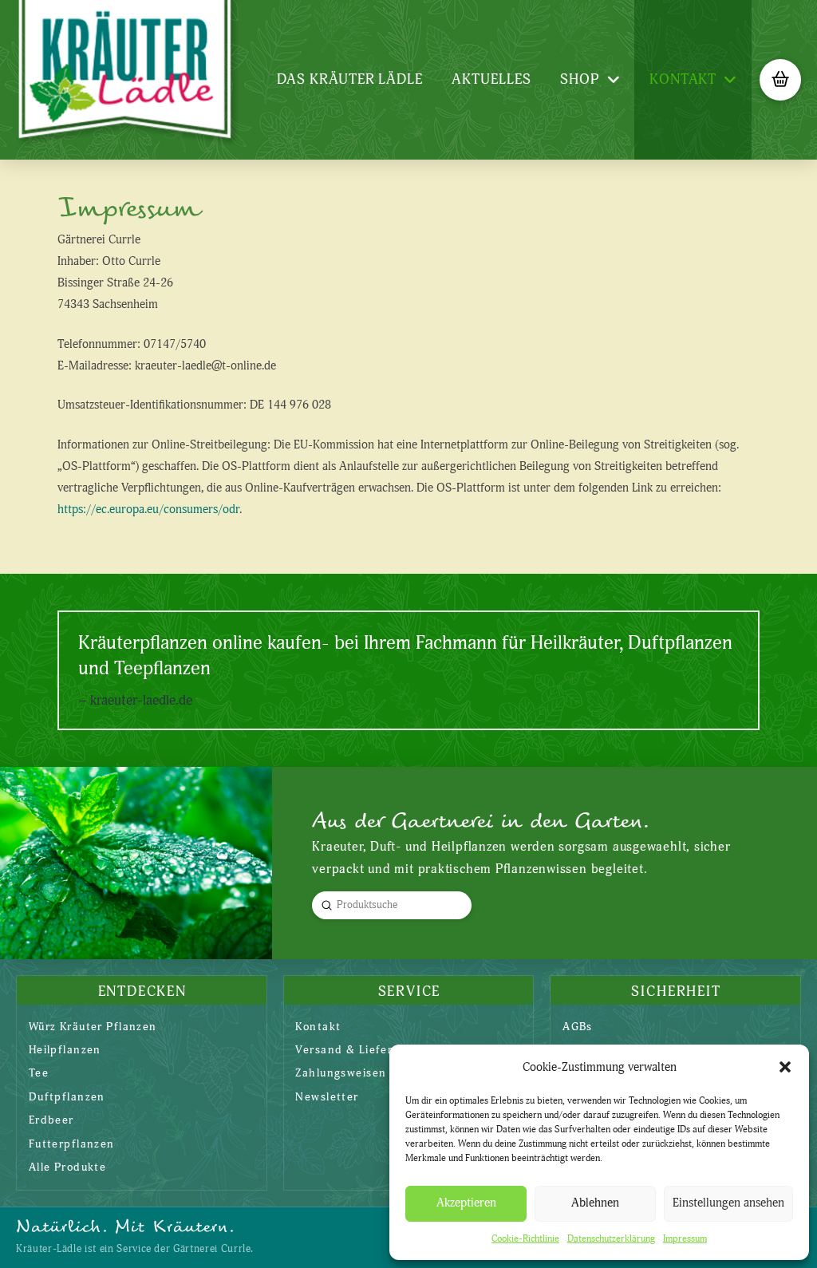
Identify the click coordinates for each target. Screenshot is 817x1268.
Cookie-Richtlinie (525, 1239)
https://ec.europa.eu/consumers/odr (148, 509)
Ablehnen (595, 1203)
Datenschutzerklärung (611, 1239)
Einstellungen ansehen (728, 1203)
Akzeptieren (466, 1203)
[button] (785, 1067)
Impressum (685, 1239)
